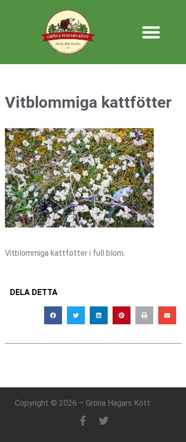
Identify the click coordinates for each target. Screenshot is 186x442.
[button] (151, 32)
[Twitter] (104, 421)
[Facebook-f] (83, 421)
